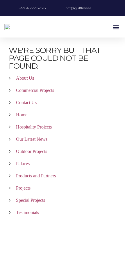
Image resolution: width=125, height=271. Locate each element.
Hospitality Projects (34, 126)
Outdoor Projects (31, 151)
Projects (23, 188)
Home (21, 114)
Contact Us (26, 102)
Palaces (23, 163)
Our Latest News (31, 139)
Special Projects (30, 200)
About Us (25, 78)
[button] (116, 27)
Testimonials (27, 212)
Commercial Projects (35, 90)
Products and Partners (36, 175)
